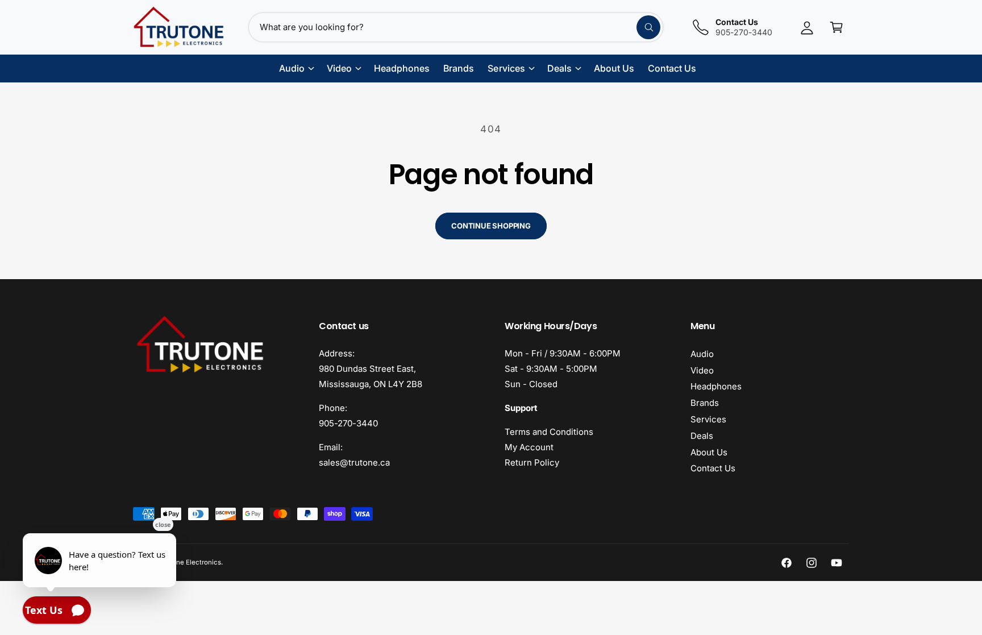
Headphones (716, 386)
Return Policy (532, 462)
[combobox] (455, 27)
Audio (702, 353)
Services (708, 419)
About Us (708, 452)
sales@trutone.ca (354, 462)
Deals (701, 435)
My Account (529, 447)
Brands (704, 402)
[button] (836, 27)
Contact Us (712, 468)
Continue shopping (491, 225)
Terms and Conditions (549, 431)
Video (702, 370)
